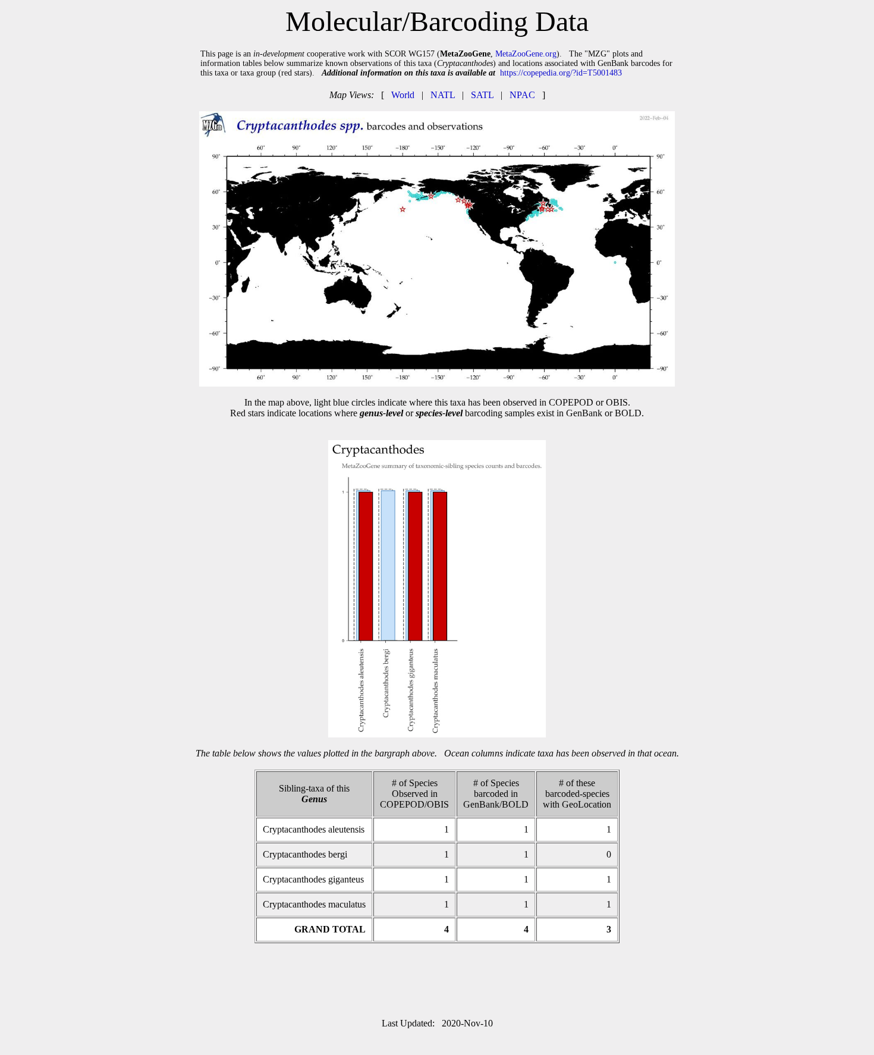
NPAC (522, 95)
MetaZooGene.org (526, 53)
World (402, 95)
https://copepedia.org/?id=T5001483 (561, 72)
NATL (442, 95)
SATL (482, 95)
